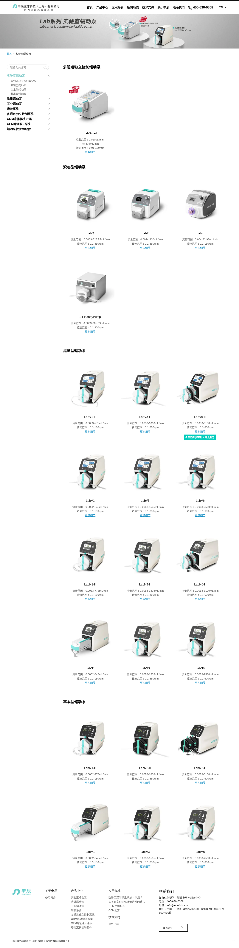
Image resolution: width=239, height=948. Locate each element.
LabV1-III (90, 416)
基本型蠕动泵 (18, 93)
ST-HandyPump (90, 316)
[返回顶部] (233, 940)
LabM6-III (200, 768)
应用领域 (114, 890)
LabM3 (145, 851)
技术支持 (148, 7)
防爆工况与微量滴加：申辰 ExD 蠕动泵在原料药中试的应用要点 (145, 897)
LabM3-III (145, 768)
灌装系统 (13, 108)
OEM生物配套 (116, 906)
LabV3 (145, 500)
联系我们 (178, 7)
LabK (200, 233)
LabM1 (90, 851)
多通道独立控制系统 (20, 113)
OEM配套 (114, 910)
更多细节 (90, 152)
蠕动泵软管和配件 (19, 129)
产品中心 (102, 7)
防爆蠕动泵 (14, 98)
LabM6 (200, 851)
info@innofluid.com (178, 905)
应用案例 (117, 7)
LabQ (90, 233)
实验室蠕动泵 (16, 75)
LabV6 (200, 500)
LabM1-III (90, 768)
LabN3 (145, 668)
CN (222, 7)
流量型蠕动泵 (18, 89)
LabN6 (200, 668)
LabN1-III (90, 584)
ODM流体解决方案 (19, 119)
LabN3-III (145, 584)
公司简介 (50, 897)
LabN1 (90, 668)
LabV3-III (145, 416)
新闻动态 (133, 7)
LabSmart (90, 133)
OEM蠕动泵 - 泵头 (19, 124)
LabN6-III (200, 584)
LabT (145, 233)
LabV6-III (200, 416)
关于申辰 (163, 7)
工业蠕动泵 (14, 103)
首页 (90, 7)
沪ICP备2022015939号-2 (58, 941)
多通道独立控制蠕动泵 (24, 80)
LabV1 (90, 500)
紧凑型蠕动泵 (18, 85)
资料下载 (113, 923)
